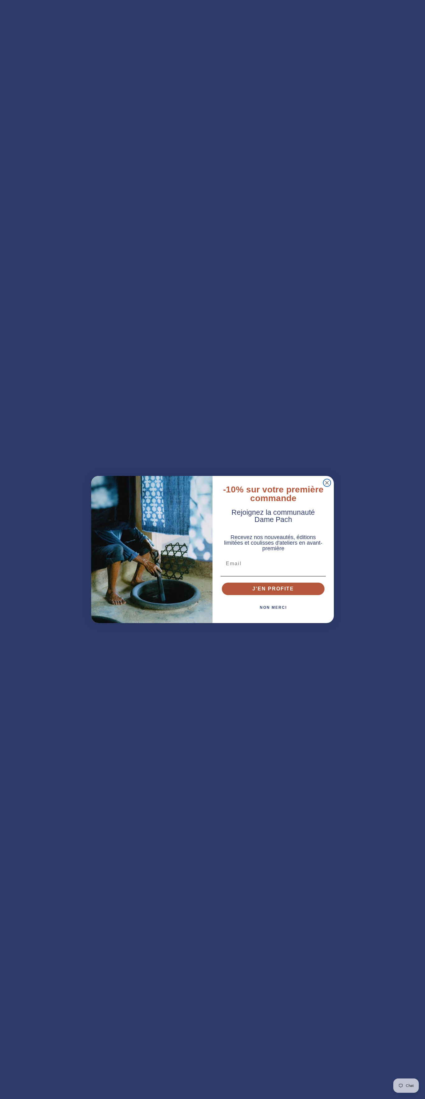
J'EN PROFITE (273, 588)
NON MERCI (273, 607)
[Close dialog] (327, 483)
